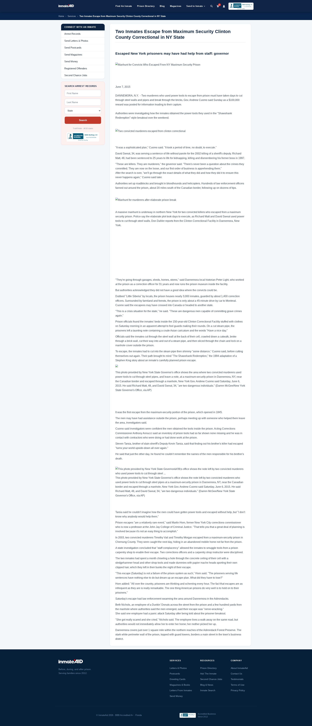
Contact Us (236, 673)
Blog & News (206, 685)
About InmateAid (239, 668)
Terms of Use (237, 685)
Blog (162, 6)
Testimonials (237, 679)
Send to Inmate (194, 6)
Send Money (176, 696)
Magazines (175, 6)
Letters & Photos (178, 668)
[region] (83, 166)
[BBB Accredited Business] (188, 715)
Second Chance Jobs (211, 679)
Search (83, 120)
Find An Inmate (124, 6)
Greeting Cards (177, 679)
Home (61, 16)
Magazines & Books (180, 685)
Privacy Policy (238, 690)
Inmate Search (207, 690)
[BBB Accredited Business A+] (241, 6)
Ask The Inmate (208, 673)
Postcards (175, 673)
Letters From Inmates (181, 690)
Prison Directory (146, 6)
